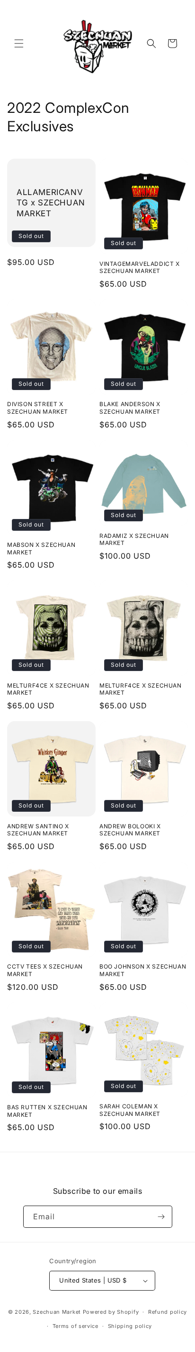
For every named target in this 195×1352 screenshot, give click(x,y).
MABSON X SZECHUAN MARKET (41, 548)
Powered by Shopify (111, 1312)
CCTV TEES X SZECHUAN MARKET (45, 970)
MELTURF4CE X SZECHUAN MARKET (48, 689)
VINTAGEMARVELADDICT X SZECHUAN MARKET (139, 267)
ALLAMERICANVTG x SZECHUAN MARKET (51, 202)
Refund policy (167, 1312)
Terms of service (75, 1326)
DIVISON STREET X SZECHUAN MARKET (37, 407)
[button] (19, 43)
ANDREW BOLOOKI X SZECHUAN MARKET (130, 830)
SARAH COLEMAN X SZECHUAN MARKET (129, 1110)
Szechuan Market (57, 1312)
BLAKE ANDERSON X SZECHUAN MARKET (129, 407)
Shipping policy (130, 1326)
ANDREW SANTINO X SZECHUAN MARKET (38, 830)
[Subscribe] (161, 1217)
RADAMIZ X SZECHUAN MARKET (134, 539)
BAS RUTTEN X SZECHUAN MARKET (47, 1111)
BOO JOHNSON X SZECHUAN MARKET (142, 970)
